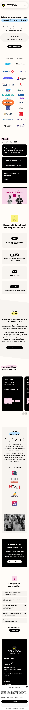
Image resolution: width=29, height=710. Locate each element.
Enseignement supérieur (10, 671)
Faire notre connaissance (14, 347)
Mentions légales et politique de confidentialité (14, 708)
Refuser (14, 705)
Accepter (14, 701)
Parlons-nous (14, 630)
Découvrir (7, 408)
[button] (27, 687)
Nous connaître (7, 684)
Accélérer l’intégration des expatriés (13, 669)
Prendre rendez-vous (14, 46)
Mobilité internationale (9, 667)
